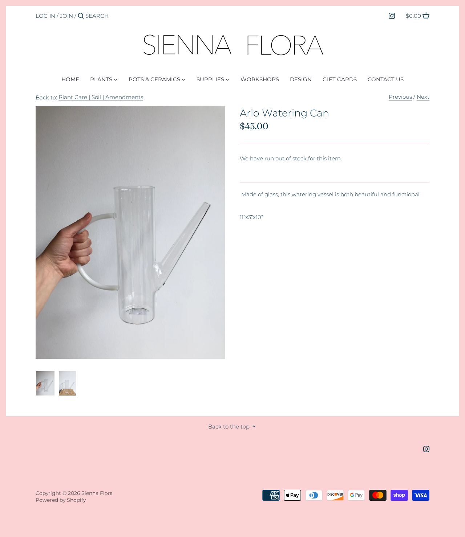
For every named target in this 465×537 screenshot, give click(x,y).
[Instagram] (392, 15)
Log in (45, 15)
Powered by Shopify (61, 500)
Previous (400, 96)
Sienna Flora (97, 493)
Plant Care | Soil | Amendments (100, 97)
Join (66, 15)
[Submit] (81, 16)
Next (423, 96)
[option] (45, 383)
